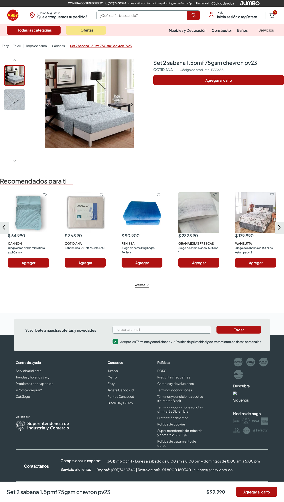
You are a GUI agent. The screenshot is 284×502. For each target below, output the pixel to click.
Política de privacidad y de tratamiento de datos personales (218, 341)
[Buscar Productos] (194, 15)
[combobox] (148, 15)
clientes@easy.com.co (213, 469)
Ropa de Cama (36, 46)
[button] (58, 15)
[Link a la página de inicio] (5, 45)
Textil (17, 46)
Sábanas (58, 46)
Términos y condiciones (153, 341)
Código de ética (222, 3)
